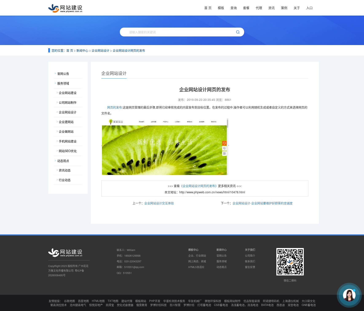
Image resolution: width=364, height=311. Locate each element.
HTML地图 (98, 301)
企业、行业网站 (197, 255)
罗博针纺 (188, 305)
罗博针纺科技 (158, 305)
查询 (233, 7)
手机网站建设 (67, 141)
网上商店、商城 (197, 261)
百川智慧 (175, 305)
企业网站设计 (100, 50)
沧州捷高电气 (78, 305)
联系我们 (250, 261)
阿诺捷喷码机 (271, 301)
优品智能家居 (252, 301)
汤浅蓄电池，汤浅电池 (244, 305)
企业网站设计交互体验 (159, 203)
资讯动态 (65, 170)
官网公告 (63, 73)
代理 (259, 7)
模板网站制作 (232, 301)
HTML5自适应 (196, 267)
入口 (309, 7)
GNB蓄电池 (309, 305)
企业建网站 (66, 122)
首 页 (207, 7)
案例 (284, 7)
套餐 (246, 7)
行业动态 (65, 180)
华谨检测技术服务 (174, 301)
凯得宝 (110, 305)
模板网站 (140, 301)
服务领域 (63, 83)
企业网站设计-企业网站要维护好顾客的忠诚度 (263, 203)
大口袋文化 (308, 301)
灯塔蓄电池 (204, 305)
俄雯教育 (141, 305)
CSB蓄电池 (221, 305)
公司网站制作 (67, 102)
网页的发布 (114, 107)
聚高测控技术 (58, 305)
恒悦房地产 (96, 305)
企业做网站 (66, 131)
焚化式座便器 (125, 305)
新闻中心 (82, 50)
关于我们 (250, 250)
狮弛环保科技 (213, 301)
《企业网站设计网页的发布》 (199, 186)
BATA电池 (267, 305)
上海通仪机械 (290, 301)
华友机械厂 (195, 301)
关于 (297, 7)
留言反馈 (250, 267)
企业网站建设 (67, 93)
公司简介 (250, 255)
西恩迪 (281, 305)
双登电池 (293, 305)
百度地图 (83, 301)
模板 (221, 7)
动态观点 (63, 161)
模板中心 (193, 250)
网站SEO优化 (68, 151)
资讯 (271, 7)
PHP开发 (154, 301)
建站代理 (126, 301)
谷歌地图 (69, 301)
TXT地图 (113, 301)
